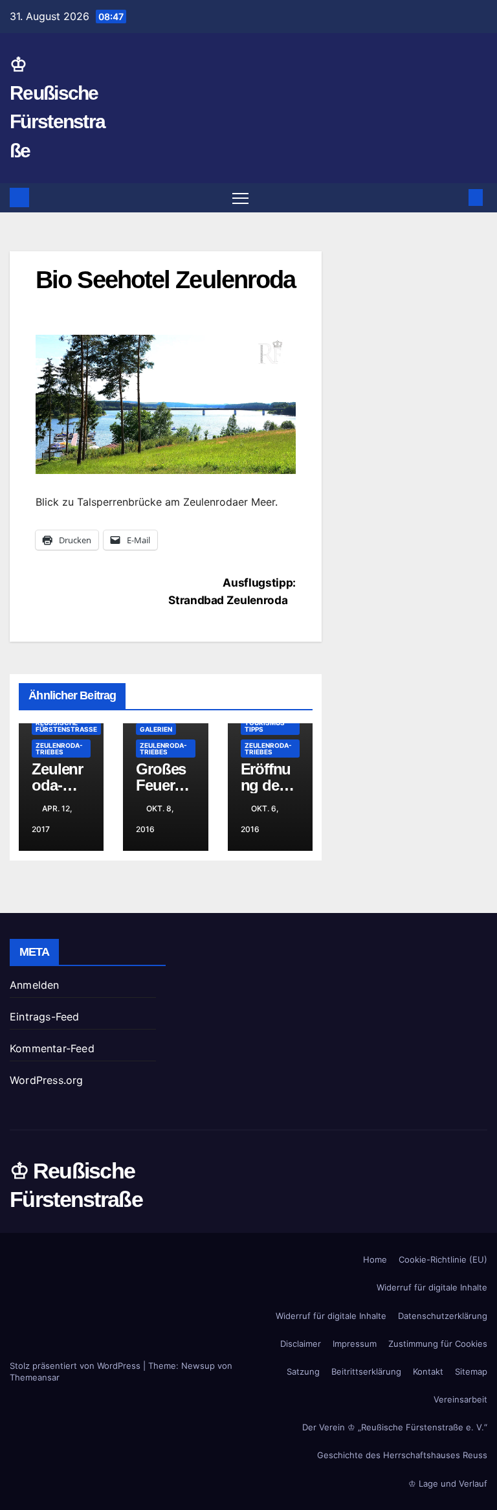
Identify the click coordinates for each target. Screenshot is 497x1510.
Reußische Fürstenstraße (66, 726)
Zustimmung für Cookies (437, 1343)
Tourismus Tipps (265, 726)
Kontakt (428, 1371)
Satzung (303, 1371)
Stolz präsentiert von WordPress (76, 1365)
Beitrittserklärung (366, 1371)
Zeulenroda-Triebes (59, 748)
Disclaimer (300, 1343)
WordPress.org (46, 1080)
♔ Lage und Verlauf (447, 1483)
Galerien (156, 729)
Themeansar (35, 1377)
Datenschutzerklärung (442, 1316)
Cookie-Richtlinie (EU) (443, 1259)
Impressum (355, 1343)
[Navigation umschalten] (240, 198)
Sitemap (471, 1371)
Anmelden (35, 984)
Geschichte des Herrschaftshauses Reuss (402, 1455)
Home (375, 1259)
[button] (455, 197)
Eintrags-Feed (45, 1016)
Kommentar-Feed (52, 1048)
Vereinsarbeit (460, 1399)
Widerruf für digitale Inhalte (432, 1287)
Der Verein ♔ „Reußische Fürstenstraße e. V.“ (394, 1427)
